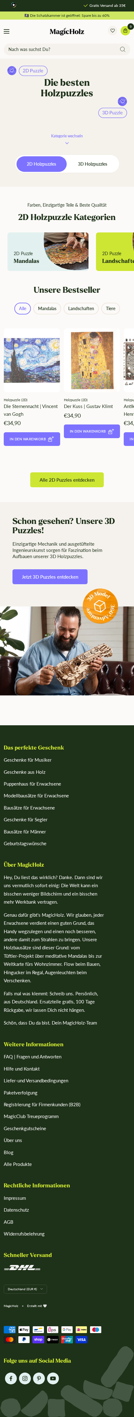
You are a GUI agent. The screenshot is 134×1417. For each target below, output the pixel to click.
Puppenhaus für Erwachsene (32, 783)
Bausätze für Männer (25, 831)
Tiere (110, 308)
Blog (8, 1152)
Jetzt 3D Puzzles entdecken (50, 577)
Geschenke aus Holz (24, 772)
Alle (22, 308)
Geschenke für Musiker (27, 760)
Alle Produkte (18, 1164)
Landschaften (81, 308)
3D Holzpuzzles (92, 164)
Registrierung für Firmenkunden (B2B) (42, 1104)
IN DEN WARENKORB (28, 439)
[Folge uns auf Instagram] (25, 1378)
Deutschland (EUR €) (22, 1289)
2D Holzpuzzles (41, 164)
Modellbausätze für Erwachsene (36, 795)
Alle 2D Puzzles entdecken (67, 480)
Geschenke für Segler (25, 819)
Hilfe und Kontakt (22, 1068)
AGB (8, 1222)
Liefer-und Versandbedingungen (36, 1080)
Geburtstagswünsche (25, 843)
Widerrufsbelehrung (24, 1233)
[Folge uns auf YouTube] (53, 1378)
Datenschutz (16, 1210)
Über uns (13, 1140)
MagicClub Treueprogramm (31, 1116)
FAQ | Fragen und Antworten (32, 1056)
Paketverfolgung (20, 1092)
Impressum (15, 1198)
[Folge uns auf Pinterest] (39, 1378)
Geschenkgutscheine (25, 1128)
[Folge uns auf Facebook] (11, 1378)
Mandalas (47, 308)
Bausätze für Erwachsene (29, 807)
